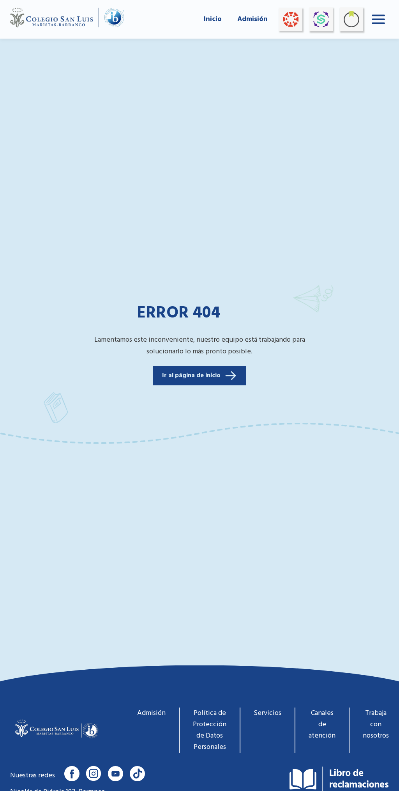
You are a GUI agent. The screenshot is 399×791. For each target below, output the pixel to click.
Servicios (267, 713)
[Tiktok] (137, 773)
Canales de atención (322, 724)
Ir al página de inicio (191, 376)
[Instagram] (93, 773)
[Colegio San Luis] (55, 730)
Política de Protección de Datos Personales (209, 730)
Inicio (213, 19)
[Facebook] (72, 773)
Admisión (252, 19)
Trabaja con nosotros (376, 724)
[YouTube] (115, 773)
